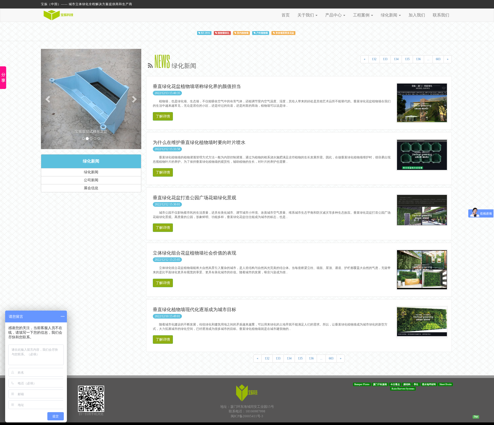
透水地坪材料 (429, 384)
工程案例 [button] (361, 15)
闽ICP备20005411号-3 (247, 416)
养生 (416, 384)
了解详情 (163, 116)
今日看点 (395, 384)
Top (476, 416)
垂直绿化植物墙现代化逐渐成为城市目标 (194, 309)
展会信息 (91, 188)
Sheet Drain (445, 384)
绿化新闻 (91, 161)
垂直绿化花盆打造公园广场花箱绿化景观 (194, 197)
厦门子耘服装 (380, 384)
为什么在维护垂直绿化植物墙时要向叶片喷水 (199, 142)
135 (407, 59)
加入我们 (417, 15)
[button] (48, 99)
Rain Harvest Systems (403, 388)
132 (374, 59)
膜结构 (406, 384)
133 (385, 59)
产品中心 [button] (334, 15)
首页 (285, 15)
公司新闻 (91, 180)
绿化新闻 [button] (389, 15)
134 (396, 59)
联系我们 (441, 15)
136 (418, 59)
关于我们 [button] (306, 15)
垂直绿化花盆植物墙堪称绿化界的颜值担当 (197, 86)
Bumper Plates (361, 384)
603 (438, 59)
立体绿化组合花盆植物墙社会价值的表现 (194, 253)
